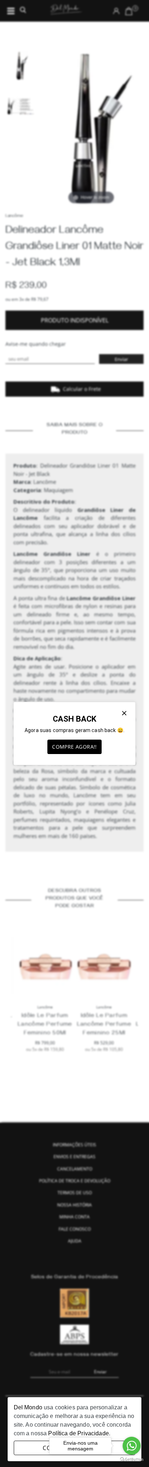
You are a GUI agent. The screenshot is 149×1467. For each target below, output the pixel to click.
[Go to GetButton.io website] (131, 1459)
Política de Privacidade (78, 1433)
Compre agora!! (74, 746)
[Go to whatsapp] (132, 1446)
